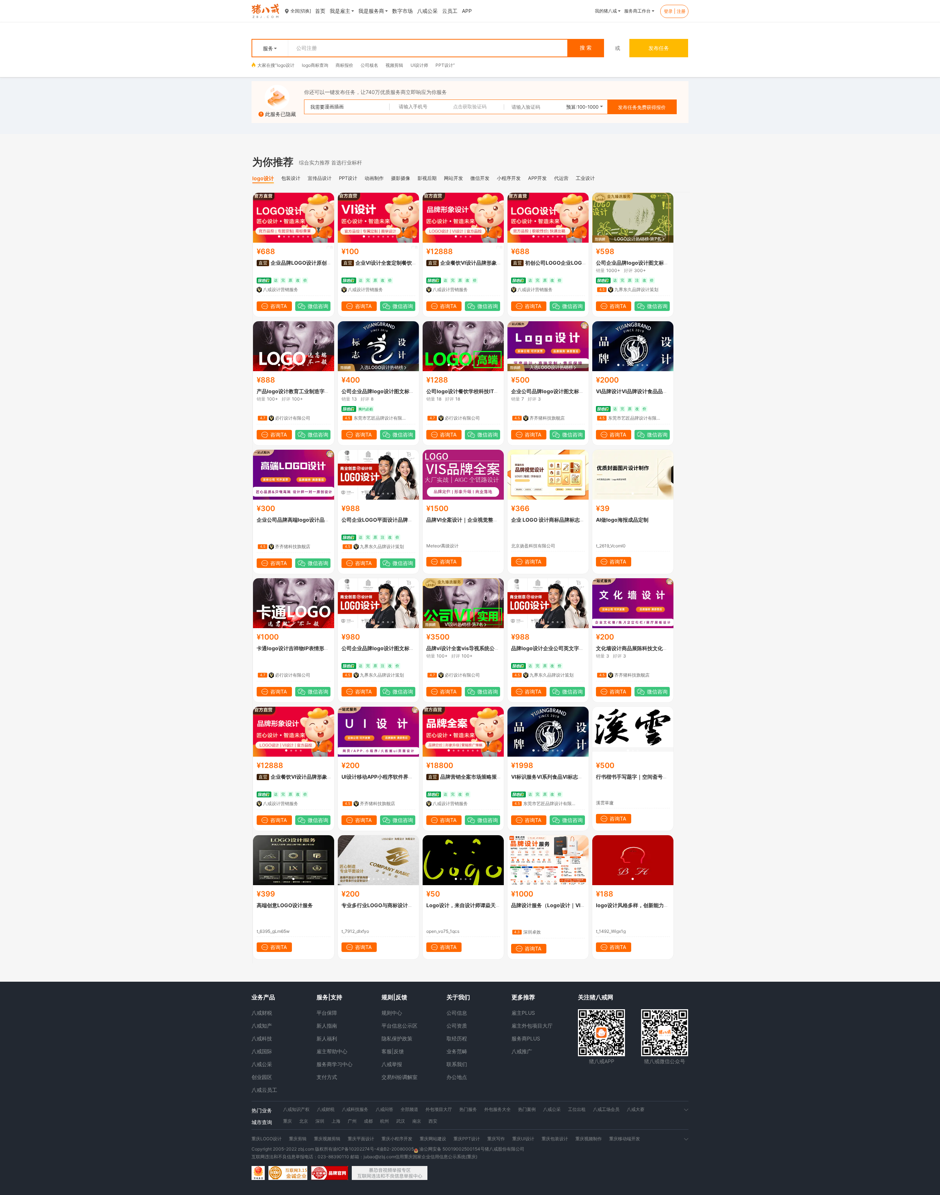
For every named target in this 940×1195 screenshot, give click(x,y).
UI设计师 (419, 65)
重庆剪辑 (298, 1138)
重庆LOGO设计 (267, 1138)
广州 (352, 1121)
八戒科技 (262, 1038)
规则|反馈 (394, 997)
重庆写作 (496, 1138)
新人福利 (327, 1038)
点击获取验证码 (470, 106)
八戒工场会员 (606, 1109)
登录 (668, 11)
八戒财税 (262, 1013)
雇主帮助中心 (332, 1051)
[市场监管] (258, 1173)
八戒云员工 (264, 1090)
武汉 (400, 1121)
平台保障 (327, 1013)
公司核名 (369, 65)
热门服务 (468, 1109)
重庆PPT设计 (466, 1138)
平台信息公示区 (399, 1025)
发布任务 (658, 48)
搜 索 (586, 48)
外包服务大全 (497, 1109)
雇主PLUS (523, 1013)
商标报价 (344, 65)
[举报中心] (389, 1173)
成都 (368, 1121)
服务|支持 (329, 997)
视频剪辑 (394, 65)
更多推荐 (523, 997)
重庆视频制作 (588, 1138)
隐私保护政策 (397, 1038)
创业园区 (262, 1077)
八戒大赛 (635, 1109)
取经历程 (456, 1038)
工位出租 (577, 1109)
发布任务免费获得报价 (642, 107)
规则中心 (392, 1013)
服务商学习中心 (334, 1064)
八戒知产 (262, 1025)
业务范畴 (456, 1051)
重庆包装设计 (555, 1138)
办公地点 (456, 1077)
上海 (336, 1121)
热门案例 (527, 1109)
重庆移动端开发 (624, 1138)
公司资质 (456, 1025)
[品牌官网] (329, 1173)
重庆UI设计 (523, 1138)
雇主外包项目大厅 (532, 1025)
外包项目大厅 (439, 1109)
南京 (416, 1121)
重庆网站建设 (433, 1138)
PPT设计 (444, 65)
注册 (681, 11)
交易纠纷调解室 (399, 1077)
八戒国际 (262, 1051)
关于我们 (458, 997)
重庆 (287, 1121)
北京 (303, 1121)
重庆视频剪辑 (327, 1138)
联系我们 (456, 1064)
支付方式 (327, 1077)
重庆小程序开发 (397, 1138)
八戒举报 (392, 1064)
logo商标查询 (315, 65)
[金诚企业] (287, 1173)
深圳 (319, 1121)
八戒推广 (521, 1051)
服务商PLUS (525, 1038)
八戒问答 (384, 1109)
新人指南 (327, 1025)
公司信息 (456, 1013)
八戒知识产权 (296, 1109)
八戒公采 (262, 1064)
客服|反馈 (393, 1051)
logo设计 (285, 65)
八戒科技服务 (355, 1109)
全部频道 (409, 1109)
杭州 (384, 1121)
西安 (433, 1121)
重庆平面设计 (361, 1138)
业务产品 (263, 997)
